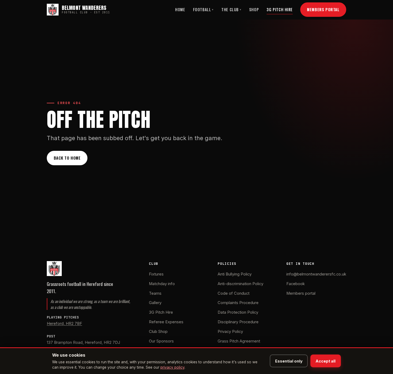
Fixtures (156, 274)
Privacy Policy (230, 331)
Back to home (67, 158)
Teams (155, 293)
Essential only (289, 361)
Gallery (155, 302)
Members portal (300, 293)
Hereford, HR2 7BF (64, 323)
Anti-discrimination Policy (240, 283)
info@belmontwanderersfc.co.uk (316, 274)
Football (203, 9)
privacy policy (172, 367)
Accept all (325, 361)
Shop (254, 9)
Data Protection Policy (238, 312)
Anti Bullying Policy (235, 274)
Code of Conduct (233, 293)
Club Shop (158, 331)
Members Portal (323, 9)
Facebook (295, 283)
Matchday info (162, 283)
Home (180, 9)
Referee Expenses (166, 322)
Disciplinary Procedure (238, 322)
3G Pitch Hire (280, 9)
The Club (231, 9)
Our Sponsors (161, 341)
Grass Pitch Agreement (239, 341)
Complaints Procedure (238, 302)
